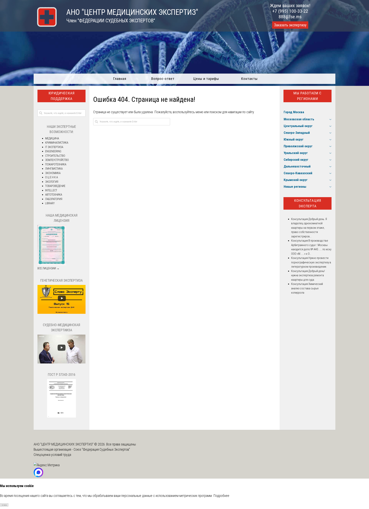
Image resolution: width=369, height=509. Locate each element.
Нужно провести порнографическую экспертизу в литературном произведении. (311, 262)
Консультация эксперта (307, 203)
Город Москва (294, 112)
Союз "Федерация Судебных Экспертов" (102, 449)
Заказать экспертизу (290, 25)
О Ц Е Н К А (51, 177)
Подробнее (221, 496)
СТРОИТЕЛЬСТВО (55, 155)
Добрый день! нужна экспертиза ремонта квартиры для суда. (308, 275)
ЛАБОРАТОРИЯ (53, 199)
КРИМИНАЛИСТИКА (56, 142)
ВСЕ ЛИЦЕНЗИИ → (48, 268)
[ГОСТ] (61, 416)
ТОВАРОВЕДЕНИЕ (55, 186)
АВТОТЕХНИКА (53, 194)
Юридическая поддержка (61, 96)
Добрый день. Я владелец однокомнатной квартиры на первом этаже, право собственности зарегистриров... (309, 227)
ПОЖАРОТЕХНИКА (55, 164)
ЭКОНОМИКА (53, 173)
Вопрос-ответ (163, 78)
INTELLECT (51, 190)
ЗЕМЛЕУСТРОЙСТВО (57, 160)
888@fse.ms (290, 16)
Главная (119, 78)
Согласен (4, 505)
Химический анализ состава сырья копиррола (307, 288)
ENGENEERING (53, 151)
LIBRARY (50, 203)
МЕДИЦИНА (52, 138)
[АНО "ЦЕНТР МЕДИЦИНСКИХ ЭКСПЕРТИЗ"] (45, 25)
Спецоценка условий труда (52, 455)
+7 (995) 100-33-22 (290, 11)
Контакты (249, 78)
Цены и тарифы (206, 78)
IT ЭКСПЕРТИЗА (54, 147)
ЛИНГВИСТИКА (54, 168)
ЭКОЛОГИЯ (51, 181)
